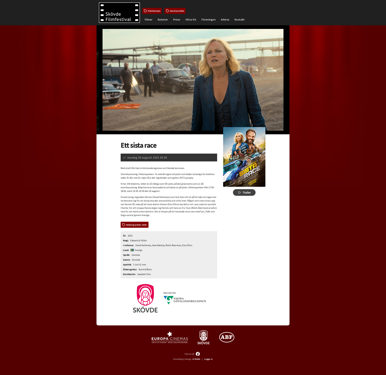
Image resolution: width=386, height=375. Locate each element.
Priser (176, 19)
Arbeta (225, 19)
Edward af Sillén (138, 240)
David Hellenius (143, 245)
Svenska (136, 254)
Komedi (136, 259)
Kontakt (240, 19)
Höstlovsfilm (177, 10)
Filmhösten (154, 10)
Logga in (208, 359)
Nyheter (163, 19)
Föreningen (209, 19)
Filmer (148, 19)
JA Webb (196, 359)
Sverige (138, 250)
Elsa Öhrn (187, 245)
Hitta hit (191, 19)
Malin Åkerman (173, 245)
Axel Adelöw (158, 245)
